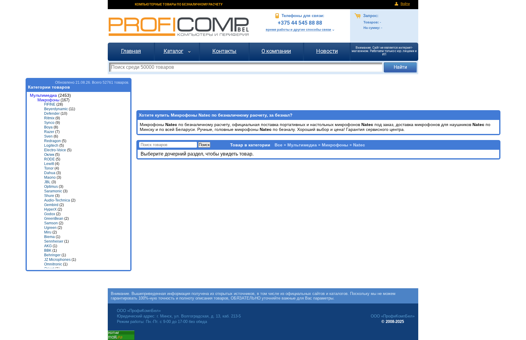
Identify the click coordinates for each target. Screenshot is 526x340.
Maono (50, 177)
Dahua (49, 173)
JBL (47, 182)
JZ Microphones (57, 260)
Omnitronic (53, 264)
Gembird (51, 205)
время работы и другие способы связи (298, 29)
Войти (405, 3)
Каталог (173, 51)
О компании (276, 51)
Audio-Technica (57, 200)
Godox (49, 214)
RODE (49, 159)
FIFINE (49, 104)
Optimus (51, 186)
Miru (47, 232)
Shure (49, 196)
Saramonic (53, 191)
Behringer (52, 255)
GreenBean (53, 218)
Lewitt (49, 164)
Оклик (49, 154)
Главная (131, 51)
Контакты (224, 51)
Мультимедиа (43, 95)
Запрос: (370, 15)
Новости (327, 51)
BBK (47, 250)
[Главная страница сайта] (179, 26)
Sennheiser (53, 241)
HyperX (50, 209)
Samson (51, 223)
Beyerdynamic (56, 109)
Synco (49, 123)
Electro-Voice (55, 150)
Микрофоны (48, 100)
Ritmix (49, 118)
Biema (49, 237)
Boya (48, 127)
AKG (48, 246)
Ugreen (50, 228)
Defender (52, 113)
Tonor (49, 168)
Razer (49, 132)
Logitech (51, 145)
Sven (48, 136)
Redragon (52, 141)
